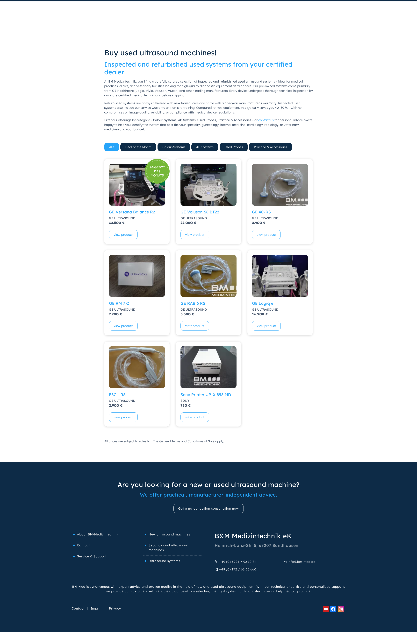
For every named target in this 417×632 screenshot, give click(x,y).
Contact (83, 545)
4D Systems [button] (205, 147)
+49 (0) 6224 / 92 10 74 (238, 562)
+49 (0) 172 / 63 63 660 (237, 569)
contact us (266, 120)
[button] (326, 609)
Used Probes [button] (233, 147)
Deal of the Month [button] (138, 147)
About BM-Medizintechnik (97, 534)
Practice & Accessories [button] (270, 147)
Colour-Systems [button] (173, 147)
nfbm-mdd (301, 562)
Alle (111, 147)
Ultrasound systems (164, 561)
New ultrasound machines (169, 534)
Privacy (115, 608)
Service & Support (92, 556)
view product (123, 235)
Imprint (97, 608)
